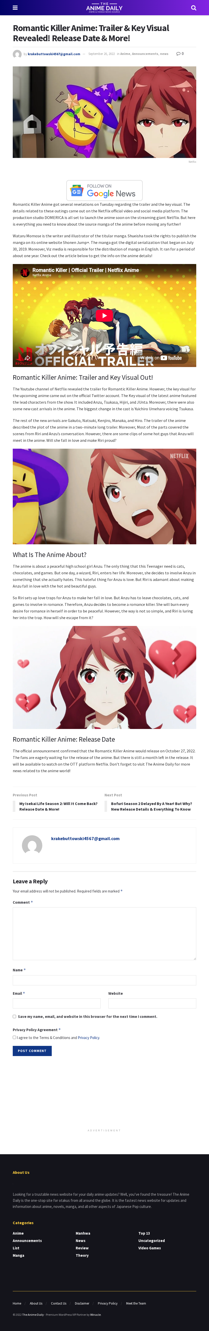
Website (115, 993)
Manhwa (83, 1233)
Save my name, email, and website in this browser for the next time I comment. (87, 1016)
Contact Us (58, 1303)
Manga (18, 1255)
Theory (82, 1255)
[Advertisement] (104, 1093)
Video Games (149, 1248)
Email (19, 993)
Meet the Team (136, 1303)
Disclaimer (82, 1303)
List (16, 1248)
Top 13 (144, 1233)
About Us (36, 1303)
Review (82, 1248)
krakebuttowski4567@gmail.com (54, 54)
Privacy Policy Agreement (37, 1029)
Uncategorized (151, 1240)
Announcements (145, 54)
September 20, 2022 (101, 54)
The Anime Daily (33, 1315)
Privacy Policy (88, 1037)
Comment (23, 902)
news (164, 54)
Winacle (95, 1315)
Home (17, 1303)
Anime (125, 54)
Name (19, 970)
